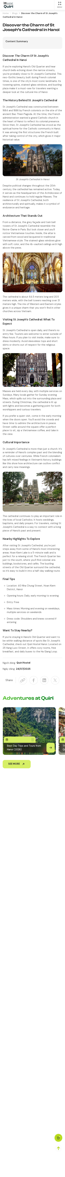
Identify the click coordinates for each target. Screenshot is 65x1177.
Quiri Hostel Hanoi (37, 644)
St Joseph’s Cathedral (43, 74)
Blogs (15, 13)
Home (6, 13)
